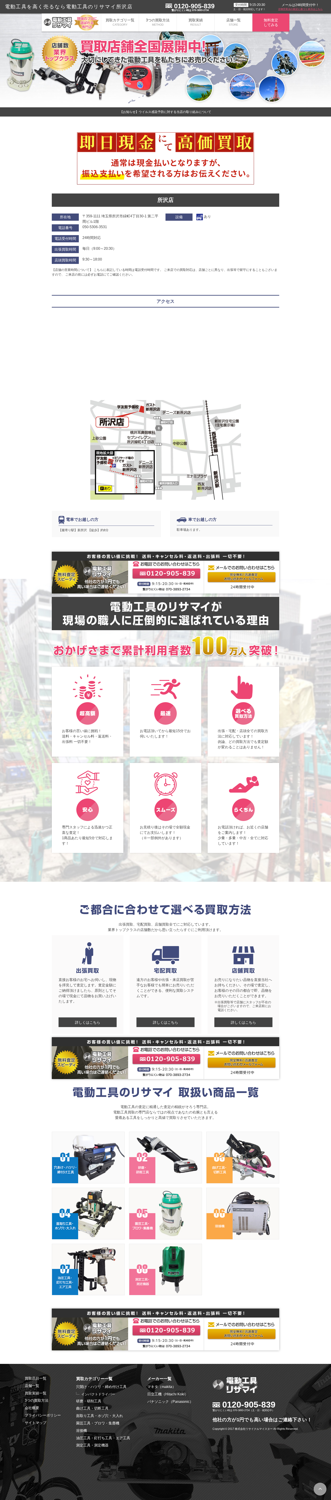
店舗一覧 (233, 22)
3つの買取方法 (158, 22)
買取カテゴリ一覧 (120, 22)
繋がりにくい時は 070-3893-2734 (190, 10)
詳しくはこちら (87, 1022)
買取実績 (195, 22)
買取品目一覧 (35, 1378)
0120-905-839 (194, 5)
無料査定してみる (271, 22)
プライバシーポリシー (43, 1415)
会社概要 (32, 1408)
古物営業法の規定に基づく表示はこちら (300, 9)
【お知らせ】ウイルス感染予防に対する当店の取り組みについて (165, 112)
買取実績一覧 (35, 1393)
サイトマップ (35, 1423)
